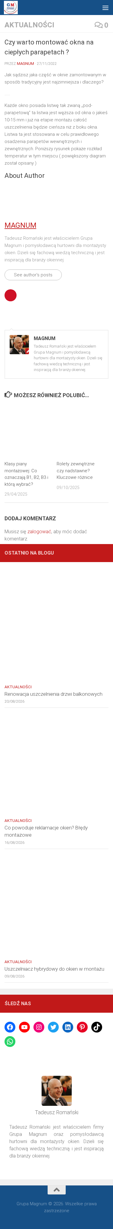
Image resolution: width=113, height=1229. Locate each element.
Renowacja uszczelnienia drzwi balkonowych (53, 694)
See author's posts (33, 275)
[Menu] (105, 7)
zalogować (39, 531)
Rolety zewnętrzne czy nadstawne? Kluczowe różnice (76, 470)
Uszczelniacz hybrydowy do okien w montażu (54, 969)
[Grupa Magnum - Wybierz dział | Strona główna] (11, 7)
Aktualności (29, 25)
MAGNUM (25, 63)
